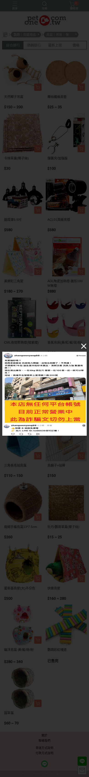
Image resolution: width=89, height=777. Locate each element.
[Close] (83, 345)
